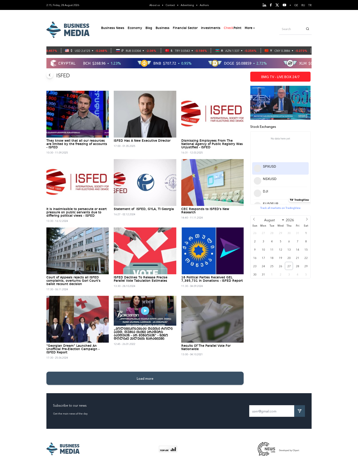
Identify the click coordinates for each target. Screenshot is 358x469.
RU (303, 5)
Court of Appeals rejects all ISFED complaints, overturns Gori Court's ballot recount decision (73, 281)
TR (310, 5)
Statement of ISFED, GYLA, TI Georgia (144, 209)
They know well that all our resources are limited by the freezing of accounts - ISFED (76, 144)
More (248, 28)
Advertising (187, 5)
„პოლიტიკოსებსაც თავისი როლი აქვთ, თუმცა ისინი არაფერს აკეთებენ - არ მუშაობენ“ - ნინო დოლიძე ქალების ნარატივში (143, 334)
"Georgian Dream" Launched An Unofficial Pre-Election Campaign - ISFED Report (72, 349)
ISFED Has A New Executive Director (142, 141)
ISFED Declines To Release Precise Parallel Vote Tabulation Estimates (140, 279)
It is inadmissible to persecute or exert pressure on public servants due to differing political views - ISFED (76, 213)
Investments (210, 28)
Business (162, 28)
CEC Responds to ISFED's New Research (205, 211)
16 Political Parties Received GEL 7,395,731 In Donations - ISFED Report (212, 279)
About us (154, 5)
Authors (204, 5)
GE (296, 5)
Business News (112, 28)
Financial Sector (185, 28)
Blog (148, 28)
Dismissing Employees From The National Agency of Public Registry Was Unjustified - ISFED (212, 144)
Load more (145, 378)
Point (232, 28)
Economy (135, 28)
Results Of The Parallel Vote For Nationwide (206, 347)
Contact (170, 5)
